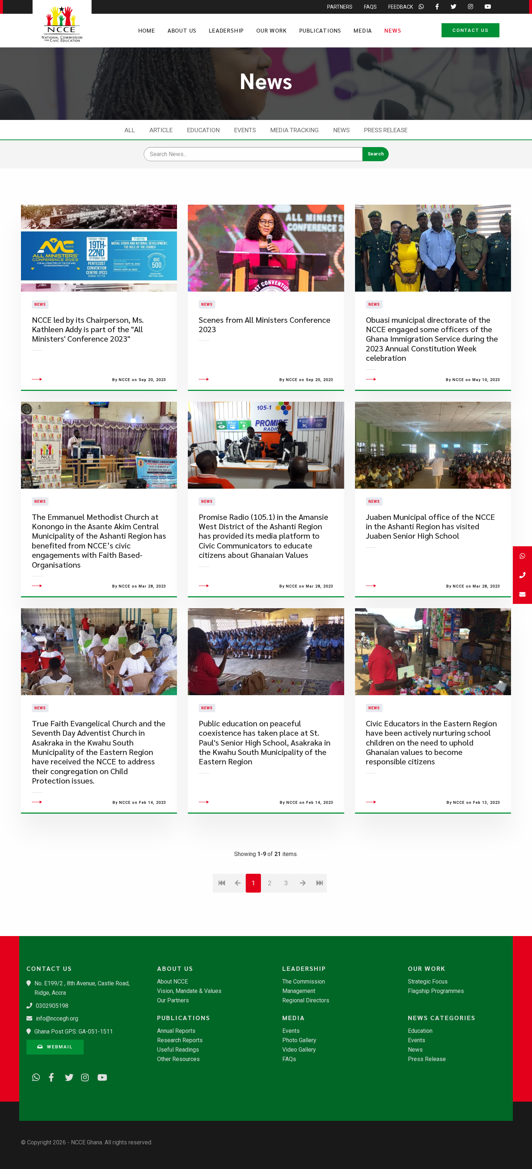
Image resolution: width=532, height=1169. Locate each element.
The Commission (303, 982)
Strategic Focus (428, 982)
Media (363, 30)
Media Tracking (294, 130)
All (129, 130)
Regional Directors (305, 1000)
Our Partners (173, 1000)
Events (245, 130)
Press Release (386, 130)
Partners (339, 7)
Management (298, 991)
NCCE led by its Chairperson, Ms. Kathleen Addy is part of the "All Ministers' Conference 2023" (88, 329)
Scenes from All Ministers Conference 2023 (264, 324)
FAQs (370, 7)
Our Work (271, 30)
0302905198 (52, 1005)
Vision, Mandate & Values (189, 991)
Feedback (400, 7)
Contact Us (470, 30)
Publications (320, 30)
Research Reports (180, 1040)
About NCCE (172, 982)
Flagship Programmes (436, 991)
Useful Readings (178, 1050)
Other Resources (178, 1059)
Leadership (226, 30)
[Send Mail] (522, 594)
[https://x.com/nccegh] (66, 1076)
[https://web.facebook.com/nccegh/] (50, 1076)
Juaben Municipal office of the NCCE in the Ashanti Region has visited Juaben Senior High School (430, 526)
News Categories (442, 1017)
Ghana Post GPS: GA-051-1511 (73, 1031)
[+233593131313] (522, 555)
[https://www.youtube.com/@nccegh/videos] (99, 1076)
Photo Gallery (299, 1040)
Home (146, 30)
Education (203, 130)
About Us (182, 30)
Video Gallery (299, 1050)
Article (161, 130)
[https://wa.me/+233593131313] (33, 1076)
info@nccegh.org (57, 1018)
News (392, 30)
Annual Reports (176, 1031)
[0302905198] (522, 575)
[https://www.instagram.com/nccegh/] (82, 1076)
